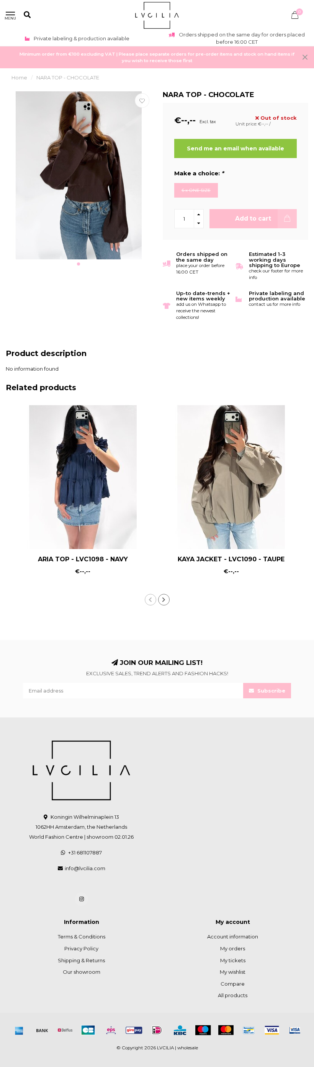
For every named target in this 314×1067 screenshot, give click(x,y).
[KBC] (180, 1030)
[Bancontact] (248, 1030)
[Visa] (271, 1030)
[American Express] (19, 1030)
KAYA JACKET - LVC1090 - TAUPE (231, 559)
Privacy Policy (81, 948)
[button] (78, 264)
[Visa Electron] (294, 1030)
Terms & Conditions (81, 936)
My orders (232, 948)
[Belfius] (65, 1030)
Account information (232, 936)
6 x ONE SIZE (196, 190)
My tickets (232, 960)
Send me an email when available (235, 148)
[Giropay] (134, 1030)
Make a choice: (199, 173)
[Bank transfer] (42, 1030)
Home (19, 77)
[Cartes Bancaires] (88, 1030)
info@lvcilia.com (85, 868)
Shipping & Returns (81, 960)
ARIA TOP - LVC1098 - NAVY (83, 559)
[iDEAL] (157, 1030)
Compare (233, 984)
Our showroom (81, 972)
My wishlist (232, 972)
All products (232, 995)
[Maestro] (203, 1030)
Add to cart (253, 218)
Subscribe (270, 691)
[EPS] (111, 1030)
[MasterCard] (226, 1030)
